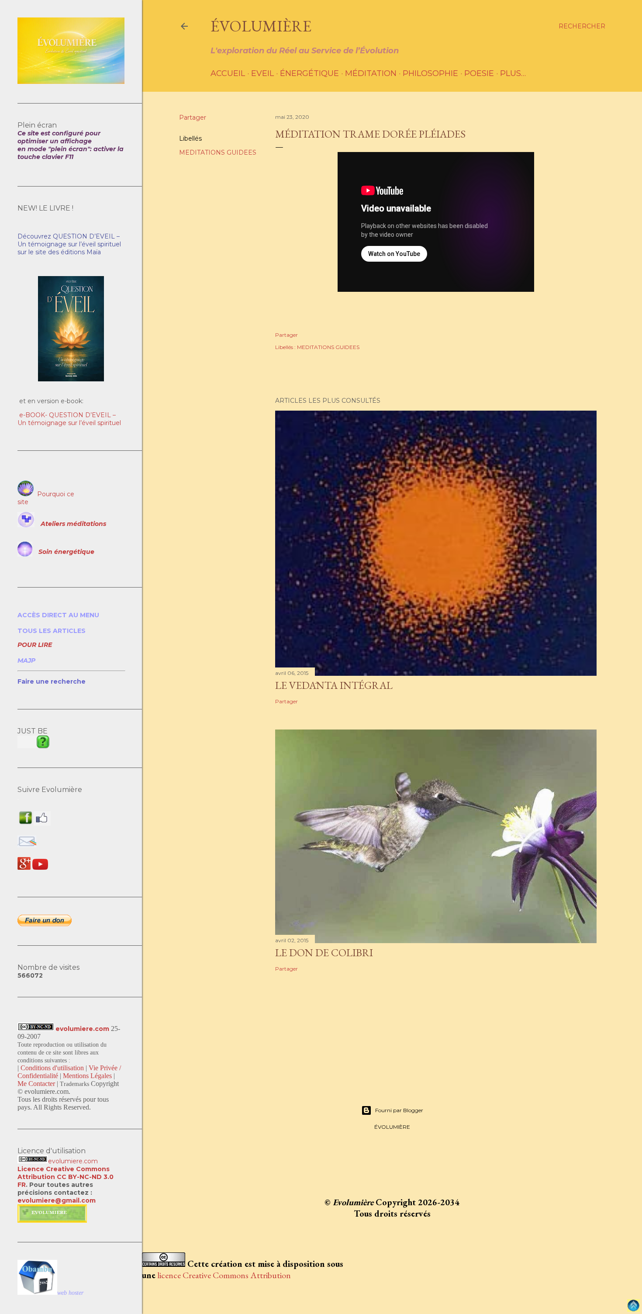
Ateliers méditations (73, 524)
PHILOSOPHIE (430, 73)
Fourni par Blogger (399, 1110)
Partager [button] (192, 117)
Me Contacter (36, 1083)
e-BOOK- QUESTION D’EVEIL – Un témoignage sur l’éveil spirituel (69, 419)
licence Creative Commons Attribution (224, 1275)
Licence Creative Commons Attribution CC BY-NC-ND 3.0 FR (65, 1177)
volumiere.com (75, 1161)
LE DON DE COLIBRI (324, 952)
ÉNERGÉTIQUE (309, 73)
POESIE (479, 73)
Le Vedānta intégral (334, 685)
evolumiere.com (82, 1029)
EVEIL (262, 73)
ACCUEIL (228, 73)
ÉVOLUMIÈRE (261, 26)
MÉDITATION (371, 73)
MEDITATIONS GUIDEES (217, 152)
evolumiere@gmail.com (56, 1200)
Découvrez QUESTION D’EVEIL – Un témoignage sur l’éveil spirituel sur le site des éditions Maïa (69, 244)
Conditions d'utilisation (52, 1068)
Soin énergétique (66, 552)
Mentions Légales (87, 1075)
